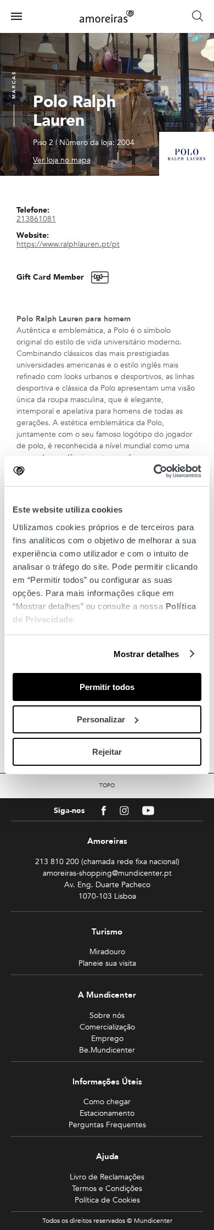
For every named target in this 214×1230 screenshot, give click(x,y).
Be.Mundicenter (107, 1050)
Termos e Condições (107, 1188)
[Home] (107, 16)
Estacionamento (107, 1113)
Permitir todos (107, 687)
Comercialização (107, 1027)
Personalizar (101, 719)
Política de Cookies (107, 1200)
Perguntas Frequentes (107, 1125)
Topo (107, 785)
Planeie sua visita (107, 963)
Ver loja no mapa (62, 160)
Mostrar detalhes (146, 653)
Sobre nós (107, 1015)
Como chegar (107, 1102)
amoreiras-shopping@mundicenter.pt (107, 873)
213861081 (36, 219)
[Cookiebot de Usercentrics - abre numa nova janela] (153, 471)
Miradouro (107, 952)
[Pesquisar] (197, 16)
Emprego (107, 1038)
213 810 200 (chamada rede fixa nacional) (107, 861)
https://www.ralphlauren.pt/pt (68, 244)
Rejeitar (107, 751)
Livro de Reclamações (107, 1177)
